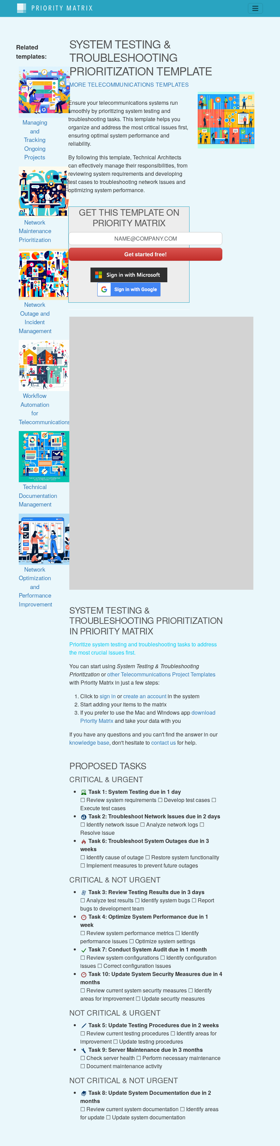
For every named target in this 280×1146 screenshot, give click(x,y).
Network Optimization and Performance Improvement (35, 586)
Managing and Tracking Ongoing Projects (35, 139)
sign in (108, 696)
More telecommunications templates (129, 84)
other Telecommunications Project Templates (161, 674)
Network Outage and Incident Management (35, 317)
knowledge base (89, 742)
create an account (144, 696)
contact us (163, 742)
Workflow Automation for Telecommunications (45, 408)
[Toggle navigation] (255, 8)
